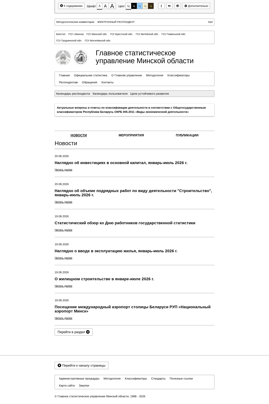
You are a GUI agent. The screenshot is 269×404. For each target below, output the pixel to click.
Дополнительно (197, 5)
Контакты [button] (107, 82)
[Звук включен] (169, 6)
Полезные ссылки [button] (181, 378)
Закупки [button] (84, 385)
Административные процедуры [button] (79, 378)
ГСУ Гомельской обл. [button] (174, 34)
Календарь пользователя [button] (110, 93)
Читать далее (63, 169)
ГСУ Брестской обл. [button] (121, 34)
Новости (79, 135)
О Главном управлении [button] (126, 75)
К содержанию (73, 5)
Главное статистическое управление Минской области (145, 57)
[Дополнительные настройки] (177, 6)
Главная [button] (64, 75)
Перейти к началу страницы (83, 365)
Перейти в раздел (72, 332)
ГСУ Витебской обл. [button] (147, 34)
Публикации (187, 135)
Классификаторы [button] (178, 75)
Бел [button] (210, 22)
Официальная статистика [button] (90, 75)
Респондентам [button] (68, 82)
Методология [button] (154, 75)
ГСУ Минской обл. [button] (96, 34)
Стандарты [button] (158, 378)
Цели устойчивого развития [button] (149, 93)
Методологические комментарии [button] (75, 22)
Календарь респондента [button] (73, 93)
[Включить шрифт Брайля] (161, 6)
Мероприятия (131, 135)
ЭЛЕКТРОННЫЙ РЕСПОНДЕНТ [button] (116, 22)
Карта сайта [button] (67, 385)
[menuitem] (75, 22)
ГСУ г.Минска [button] (76, 34)
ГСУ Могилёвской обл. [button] (98, 40)
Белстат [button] (61, 34)
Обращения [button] (89, 82)
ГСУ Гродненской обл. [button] (69, 40)
